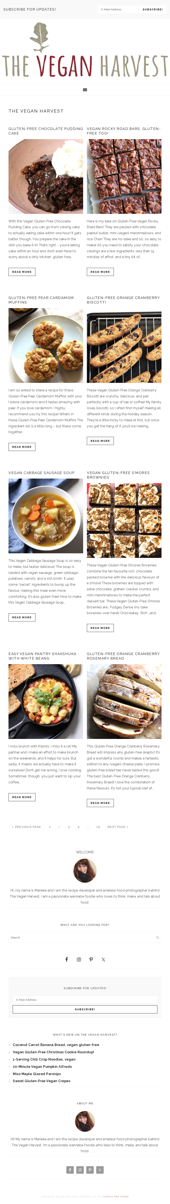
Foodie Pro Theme (116, 1197)
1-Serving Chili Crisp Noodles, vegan (44, 1059)
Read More (22, 271)
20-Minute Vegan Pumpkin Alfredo (42, 1067)
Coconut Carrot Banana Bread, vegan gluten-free (56, 1045)
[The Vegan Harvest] (85, 77)
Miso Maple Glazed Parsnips (37, 1074)
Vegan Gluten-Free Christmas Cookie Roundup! (53, 1052)
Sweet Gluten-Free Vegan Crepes (41, 1081)
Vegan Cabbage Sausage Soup (41, 473)
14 (98, 826)
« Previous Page (26, 826)
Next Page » (118, 826)
